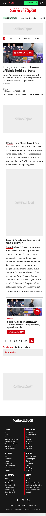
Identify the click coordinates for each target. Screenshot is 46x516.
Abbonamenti (31, 456)
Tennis (28, 439)
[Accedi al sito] (41, 2)
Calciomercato (36, 94)
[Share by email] (20, 340)
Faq (6, 494)
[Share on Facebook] (5, 340)
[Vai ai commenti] (31, 340)
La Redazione (9, 480)
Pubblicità (29, 463)
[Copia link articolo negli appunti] (25, 340)
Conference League (12, 444)
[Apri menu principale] (4, 2)
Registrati (29, 470)
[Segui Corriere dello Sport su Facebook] (17, 500)
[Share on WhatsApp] (15, 340)
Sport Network (10, 468)
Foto (27, 480)
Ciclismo (29, 448)
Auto (6, 456)
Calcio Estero (9, 446)
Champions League (11, 439)
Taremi (10, 94)
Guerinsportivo (10, 466)
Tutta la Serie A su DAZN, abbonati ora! (24, 291)
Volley (28, 444)
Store (28, 461)
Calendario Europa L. (33, 487)
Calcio (42, 18)
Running (29, 441)
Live (12, 3)
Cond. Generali (10, 492)
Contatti (7, 478)
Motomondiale (31, 435)
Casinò (28, 492)
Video (28, 478)
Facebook (13, 505)
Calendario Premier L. (33, 490)
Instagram (21, 505)
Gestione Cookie (10, 485)
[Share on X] (10, 340)
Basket (28, 437)
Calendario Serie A (28, 18)
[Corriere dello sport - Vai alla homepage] (23, 10)
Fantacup (8, 470)
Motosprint (8, 463)
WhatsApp (32, 505)
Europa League (10, 441)
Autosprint (8, 459)
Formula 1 (29, 432)
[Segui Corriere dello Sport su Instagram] (28, 500)
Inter (37, 39)
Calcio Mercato (24, 39)
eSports (29, 446)
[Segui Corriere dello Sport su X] (23, 500)
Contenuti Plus (10, 18)
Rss (27, 466)
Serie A (10, 318)
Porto (24, 94)
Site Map (29, 468)
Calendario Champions (34, 485)
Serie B (7, 437)
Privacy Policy (9, 490)
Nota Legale (9, 483)
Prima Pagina (30, 459)
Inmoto (7, 461)
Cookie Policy (9, 487)
